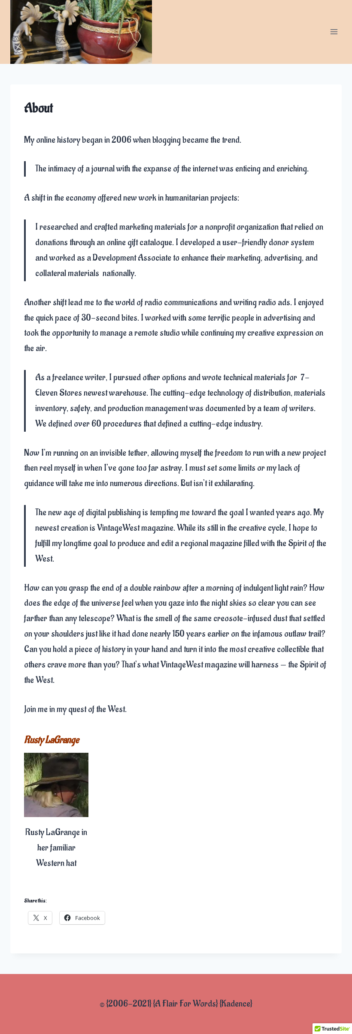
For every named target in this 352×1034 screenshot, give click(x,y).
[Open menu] (334, 32)
